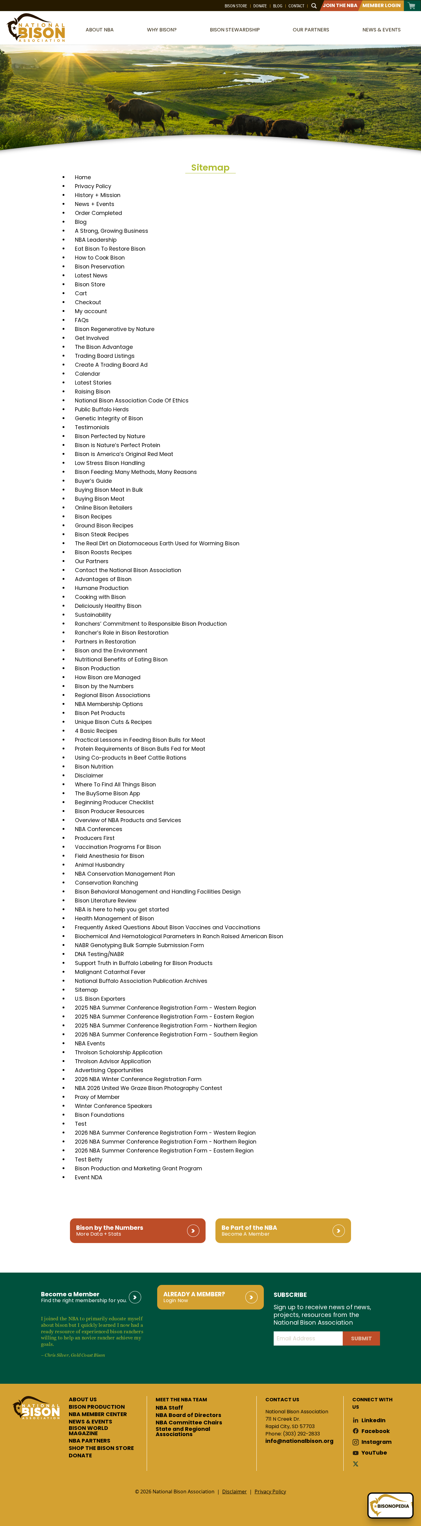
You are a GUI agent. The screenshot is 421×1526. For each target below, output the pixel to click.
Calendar (87, 373)
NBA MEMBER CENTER (98, 1414)
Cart (411, 6)
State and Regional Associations (183, 1432)
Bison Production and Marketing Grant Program (138, 1168)
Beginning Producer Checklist (114, 802)
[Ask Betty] (390, 1505)
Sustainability (93, 615)
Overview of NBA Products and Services (128, 820)
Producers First (95, 838)
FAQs (82, 320)
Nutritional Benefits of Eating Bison (121, 659)
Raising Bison (92, 391)
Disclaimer (89, 775)
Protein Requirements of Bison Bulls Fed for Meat (140, 749)
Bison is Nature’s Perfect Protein (117, 445)
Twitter (357, 1463)
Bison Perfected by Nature (110, 436)
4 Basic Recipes (96, 731)
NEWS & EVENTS (90, 1422)
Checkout (88, 302)
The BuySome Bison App (107, 793)
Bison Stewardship (235, 29)
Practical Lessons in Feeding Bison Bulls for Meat (140, 740)
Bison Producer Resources (110, 811)
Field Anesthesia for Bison (109, 856)
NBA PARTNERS (89, 1441)
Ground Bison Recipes (104, 525)
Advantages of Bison (103, 579)
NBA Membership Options (109, 704)
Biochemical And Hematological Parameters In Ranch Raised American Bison (179, 936)
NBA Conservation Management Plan (125, 874)
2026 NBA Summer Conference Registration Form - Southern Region (166, 1034)
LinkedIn (374, 1420)
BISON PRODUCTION (97, 1407)
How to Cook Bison (100, 257)
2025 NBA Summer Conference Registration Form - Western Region (165, 1007)
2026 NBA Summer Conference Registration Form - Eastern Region (164, 1150)
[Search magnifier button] (314, 6)
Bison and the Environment (111, 650)
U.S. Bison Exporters (100, 999)
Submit (361, 1338)
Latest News (91, 275)
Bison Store (236, 6)
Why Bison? (162, 29)
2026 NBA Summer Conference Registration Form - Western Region (165, 1132)
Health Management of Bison (114, 918)
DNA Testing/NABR (99, 954)
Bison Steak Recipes (102, 534)
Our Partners (311, 29)
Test (81, 1124)
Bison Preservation (100, 266)
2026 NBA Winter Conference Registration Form (138, 1079)
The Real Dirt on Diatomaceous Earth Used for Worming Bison (157, 543)
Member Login (381, 5)
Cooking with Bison (100, 597)
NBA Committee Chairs (189, 1423)
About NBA (100, 29)
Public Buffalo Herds (102, 409)
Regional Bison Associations (112, 695)
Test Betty (88, 1159)
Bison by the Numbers (104, 686)
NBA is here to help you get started (122, 909)
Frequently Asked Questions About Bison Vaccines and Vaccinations (167, 927)
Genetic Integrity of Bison (109, 418)
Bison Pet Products (100, 713)
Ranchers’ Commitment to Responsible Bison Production (151, 624)
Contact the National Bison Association (128, 570)
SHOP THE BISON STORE (101, 1448)
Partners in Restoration (105, 641)
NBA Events (90, 1043)
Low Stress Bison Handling (110, 463)
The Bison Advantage (104, 347)
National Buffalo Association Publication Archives (141, 981)
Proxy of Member (97, 1097)
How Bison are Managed (108, 677)
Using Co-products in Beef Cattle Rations (130, 757)
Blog (277, 6)
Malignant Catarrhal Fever (110, 972)
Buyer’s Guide (93, 481)
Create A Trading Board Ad (111, 365)
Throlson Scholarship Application (118, 1052)
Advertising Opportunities (109, 1070)
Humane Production (102, 588)
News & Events (381, 29)
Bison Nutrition (94, 766)
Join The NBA (340, 5)
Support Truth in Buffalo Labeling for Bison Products (144, 963)
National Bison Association (35, 27)
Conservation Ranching (106, 882)
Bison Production (97, 668)
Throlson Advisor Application (113, 1061)
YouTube (374, 1452)
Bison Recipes (93, 516)
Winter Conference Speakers (113, 1106)
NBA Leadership (95, 240)
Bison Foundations (100, 1115)
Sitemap (86, 990)
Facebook (376, 1431)
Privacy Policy (93, 186)
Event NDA (88, 1177)
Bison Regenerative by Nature (114, 329)
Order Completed (98, 213)
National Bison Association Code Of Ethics (132, 400)
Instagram (377, 1442)
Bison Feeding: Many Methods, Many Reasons (136, 472)
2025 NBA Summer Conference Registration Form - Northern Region (166, 1025)
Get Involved (92, 338)
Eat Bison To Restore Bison (110, 248)
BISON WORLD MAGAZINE (88, 1431)
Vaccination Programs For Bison (118, 847)
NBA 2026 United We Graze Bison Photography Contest (148, 1088)
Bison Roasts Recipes (103, 552)
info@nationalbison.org (299, 1441)
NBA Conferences (98, 829)
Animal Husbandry (100, 865)
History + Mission (98, 195)
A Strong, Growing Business (111, 231)
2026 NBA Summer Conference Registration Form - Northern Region (165, 1141)
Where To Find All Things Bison (115, 784)
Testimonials (92, 427)
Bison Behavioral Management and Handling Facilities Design (158, 891)
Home (83, 177)
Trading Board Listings (105, 356)
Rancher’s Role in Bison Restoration (122, 632)
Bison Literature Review (105, 900)
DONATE (80, 1456)
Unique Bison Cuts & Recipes (113, 722)
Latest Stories (93, 382)
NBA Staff (169, 1408)
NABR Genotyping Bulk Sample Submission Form (139, 945)
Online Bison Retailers (104, 507)
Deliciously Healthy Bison (108, 606)
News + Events (94, 204)
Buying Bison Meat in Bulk (109, 490)
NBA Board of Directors (188, 1415)
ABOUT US (83, 1400)
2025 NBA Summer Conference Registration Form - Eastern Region (164, 1016)
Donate (260, 6)
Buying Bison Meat (100, 499)
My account (91, 311)
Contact (296, 6)
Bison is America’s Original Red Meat (124, 454)
